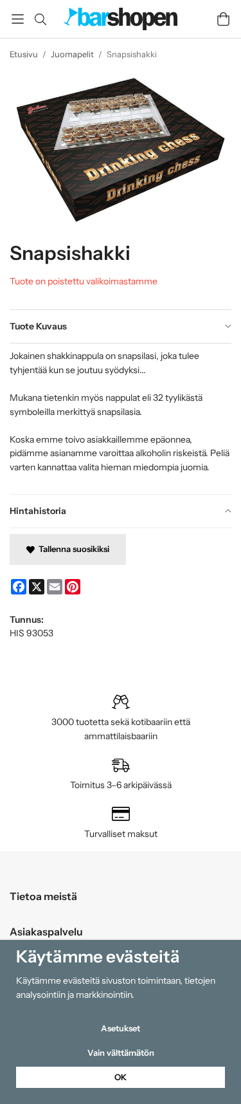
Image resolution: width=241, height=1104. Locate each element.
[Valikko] (17, 19)
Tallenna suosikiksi (72, 549)
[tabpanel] (120, 418)
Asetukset (120, 1028)
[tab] (120, 326)
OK (120, 1077)
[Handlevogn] (223, 19)
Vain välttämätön (120, 1052)
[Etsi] (40, 19)
